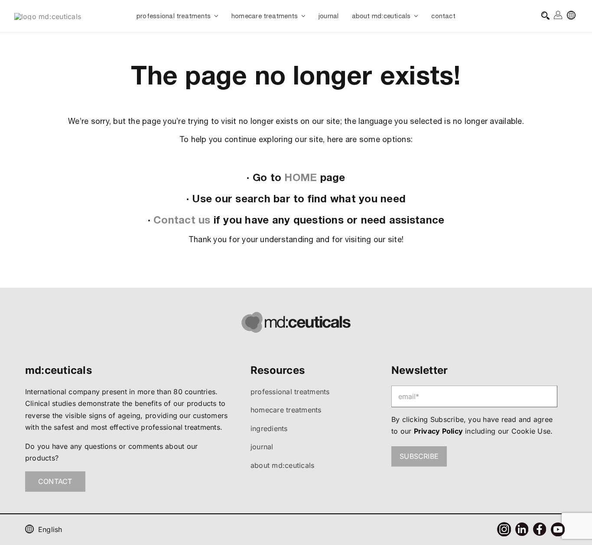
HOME (300, 177)
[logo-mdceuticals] (47, 16)
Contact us (181, 220)
